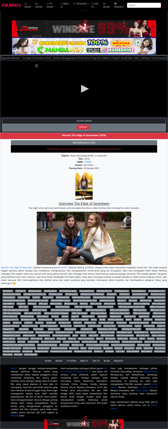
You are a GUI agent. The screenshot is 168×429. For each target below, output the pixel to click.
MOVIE (59, 360)
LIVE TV (96, 360)
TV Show (78, 371)
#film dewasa (109, 304)
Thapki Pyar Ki (148, 387)
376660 (87, 161)
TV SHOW (71, 360)
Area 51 (87, 371)
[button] (81, 3)
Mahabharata (150, 371)
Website (15, 415)
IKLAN (107, 360)
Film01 (64, 267)
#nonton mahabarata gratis (97, 345)
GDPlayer (83, 127)
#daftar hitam (23, 297)
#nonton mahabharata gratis (123, 345)
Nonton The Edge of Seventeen (17, 267)
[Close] (85, 21)
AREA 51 (84, 360)
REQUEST (118, 360)
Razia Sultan (142, 390)
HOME (48, 360)
